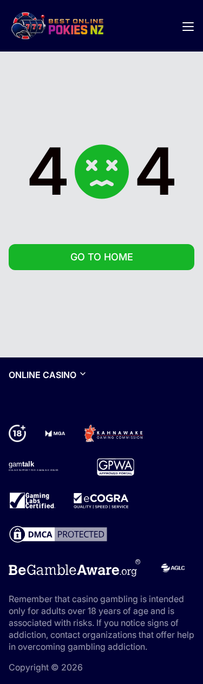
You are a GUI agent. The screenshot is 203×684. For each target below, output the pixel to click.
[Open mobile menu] (187, 26)
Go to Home (101, 257)
